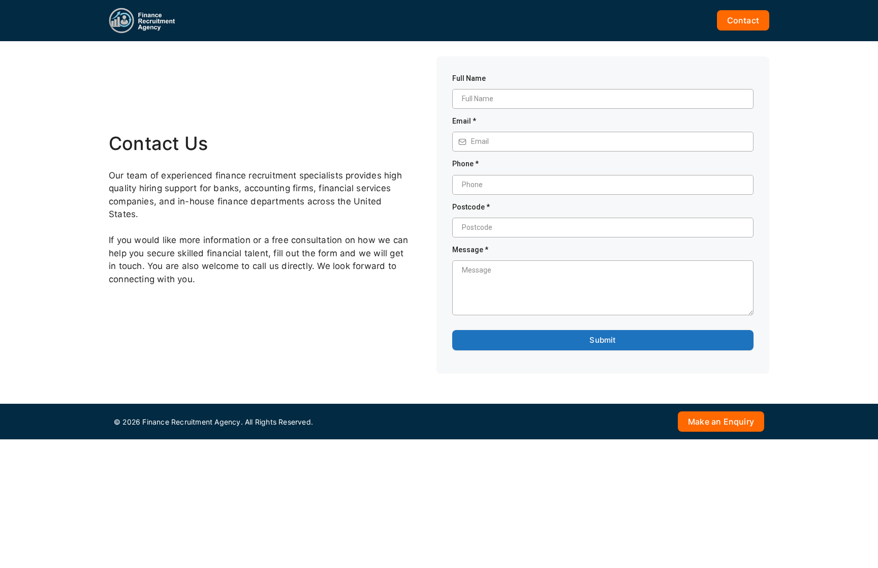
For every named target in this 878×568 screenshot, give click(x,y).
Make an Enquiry (721, 421)
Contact (743, 20)
